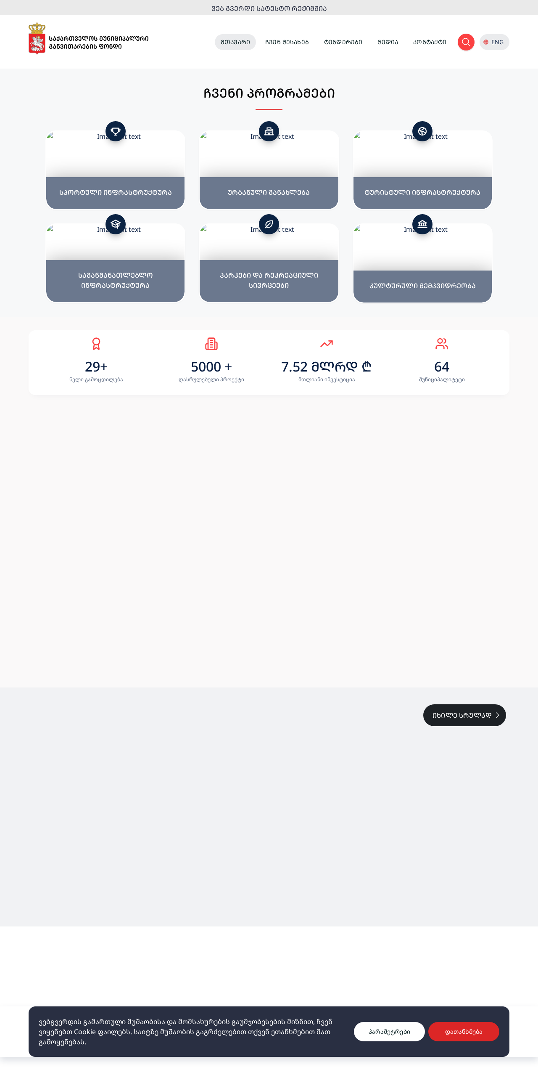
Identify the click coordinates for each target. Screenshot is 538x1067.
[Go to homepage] (88, 38)
